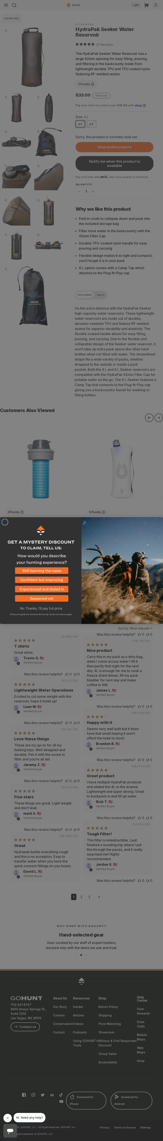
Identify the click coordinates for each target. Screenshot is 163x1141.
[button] (41, 572)
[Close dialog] (5, 522)
